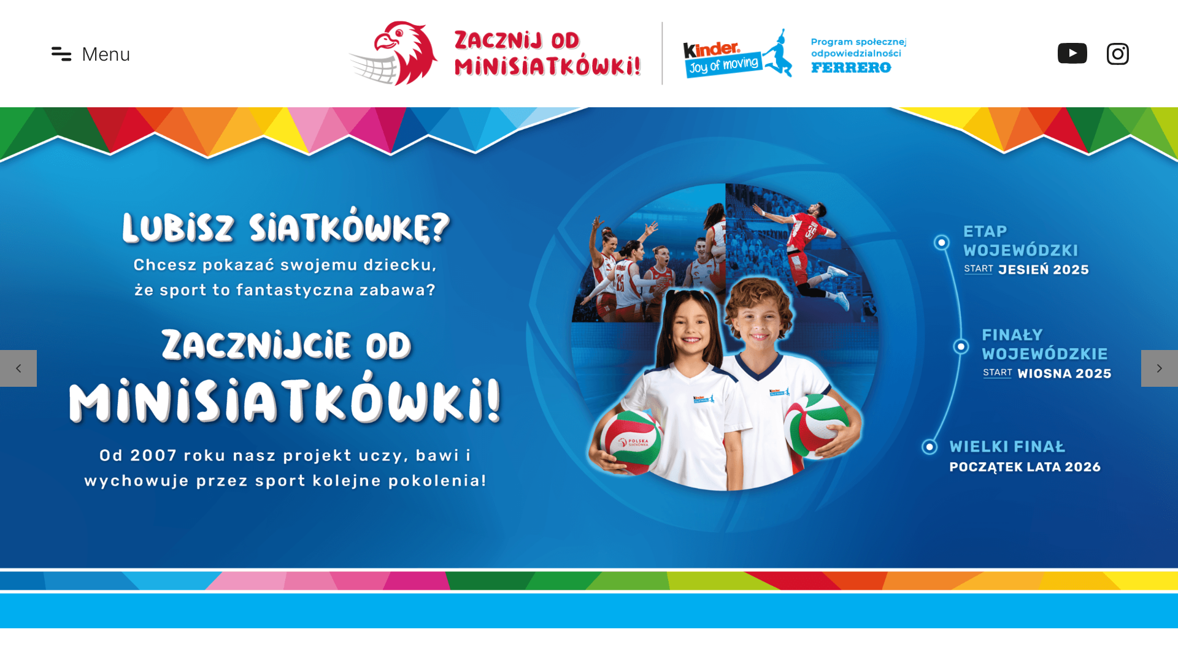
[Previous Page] (18, 368)
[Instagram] (1118, 54)
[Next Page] (1159, 368)
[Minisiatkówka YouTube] (1072, 54)
